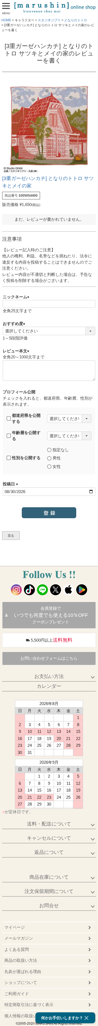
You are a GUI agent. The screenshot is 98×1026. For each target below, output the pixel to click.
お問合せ (49, 905)
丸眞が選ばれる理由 (22, 971)
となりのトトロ (75, 20)
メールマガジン (18, 938)
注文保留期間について (49, 891)
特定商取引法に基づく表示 (28, 1004)
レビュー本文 (17, 351)
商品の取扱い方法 (20, 960)
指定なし (61, 449)
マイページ (14, 927)
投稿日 (11, 484)
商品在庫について (49, 877)
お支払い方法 (49, 676)
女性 (57, 466)
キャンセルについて (49, 838)
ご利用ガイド (16, 993)
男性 (57, 458)
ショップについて (20, 982)
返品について (49, 852)
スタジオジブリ (49, 20)
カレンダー (49, 686)
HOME (6, 20)
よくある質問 (16, 949)
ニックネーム (17, 296)
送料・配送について (49, 824)
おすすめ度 (15, 323)
